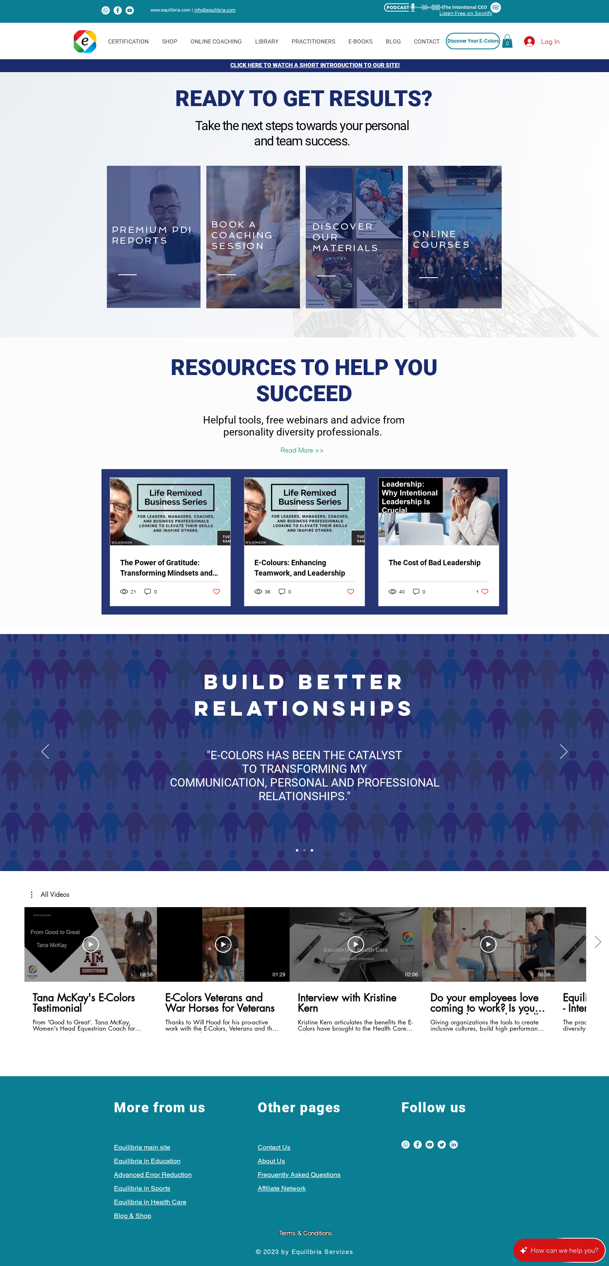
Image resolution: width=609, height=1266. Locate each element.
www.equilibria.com (170, 10)
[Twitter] (441, 1144)
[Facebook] (118, 10)
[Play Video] (90, 944)
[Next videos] (597, 942)
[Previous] (45, 752)
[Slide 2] (304, 850)
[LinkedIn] (454, 1144)
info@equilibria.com (215, 10)
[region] (154, 237)
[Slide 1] (297, 850)
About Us (271, 1161)
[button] (507, 41)
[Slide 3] (312, 850)
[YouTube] (130, 10)
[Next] (564, 752)
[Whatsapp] (106, 10)
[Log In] (522, 41)
